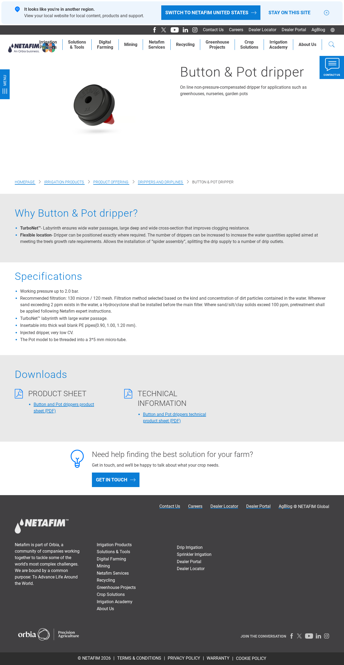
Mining (130, 44)
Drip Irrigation (190, 547)
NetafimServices (156, 45)
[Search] (331, 45)
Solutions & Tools (77, 45)
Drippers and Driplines (161, 182)
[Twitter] (162, 30)
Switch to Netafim (206, 12)
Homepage (25, 182)
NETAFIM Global (313, 506)
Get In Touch (111, 479)
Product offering (111, 182)
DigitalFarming (105, 45)
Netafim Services (113, 573)
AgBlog (318, 29)
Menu (5, 80)
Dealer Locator (262, 29)
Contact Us (213, 29)
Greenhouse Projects (116, 587)
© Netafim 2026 (94, 658)
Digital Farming (111, 559)
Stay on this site (289, 12)
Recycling (185, 44)
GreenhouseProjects (217, 45)
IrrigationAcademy (278, 45)
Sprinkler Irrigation (194, 554)
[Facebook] (152, 30)
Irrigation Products (48, 45)
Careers (236, 29)
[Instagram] (193, 30)
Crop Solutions (111, 594)
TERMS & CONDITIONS (139, 658)
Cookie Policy (251, 658)
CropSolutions (249, 45)
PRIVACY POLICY (184, 658)
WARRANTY (218, 658)
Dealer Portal (294, 29)
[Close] (326, 13)
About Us (307, 44)
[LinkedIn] (183, 30)
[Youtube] (173, 30)
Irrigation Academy (114, 601)
